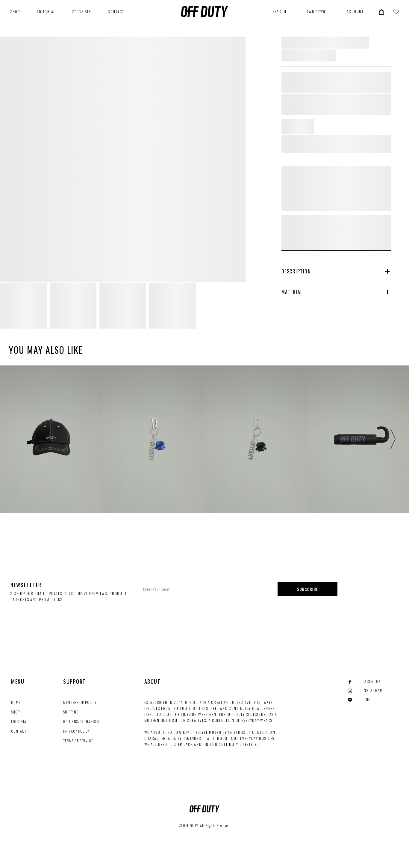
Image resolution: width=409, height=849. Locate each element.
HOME (15, 702)
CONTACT (116, 11)
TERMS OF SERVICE (78, 740)
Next (391, 439)
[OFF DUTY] (204, 11)
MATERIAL (292, 292)
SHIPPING (71, 711)
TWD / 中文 (316, 11)
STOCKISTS (81, 11)
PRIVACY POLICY (76, 731)
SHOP (15, 711)
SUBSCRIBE (307, 589)
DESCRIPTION (296, 271)
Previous (18, 439)
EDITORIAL (46, 11)
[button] (381, 11)
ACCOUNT (355, 11)
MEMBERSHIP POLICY (80, 702)
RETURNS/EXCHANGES (81, 721)
